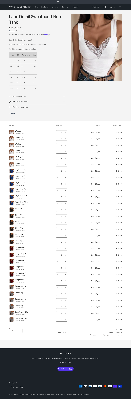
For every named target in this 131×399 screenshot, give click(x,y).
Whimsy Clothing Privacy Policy (88, 358)
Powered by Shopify (29, 394)
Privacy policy (50, 394)
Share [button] (13, 114)
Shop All (33, 358)
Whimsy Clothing (19, 394)
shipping (105, 335)
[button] (66, 7)
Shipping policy (71, 394)
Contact (40, 358)
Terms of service (70, 358)
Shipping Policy (65, 362)
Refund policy (41, 394)
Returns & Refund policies (54, 358)
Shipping (12, 31)
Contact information (83, 394)
